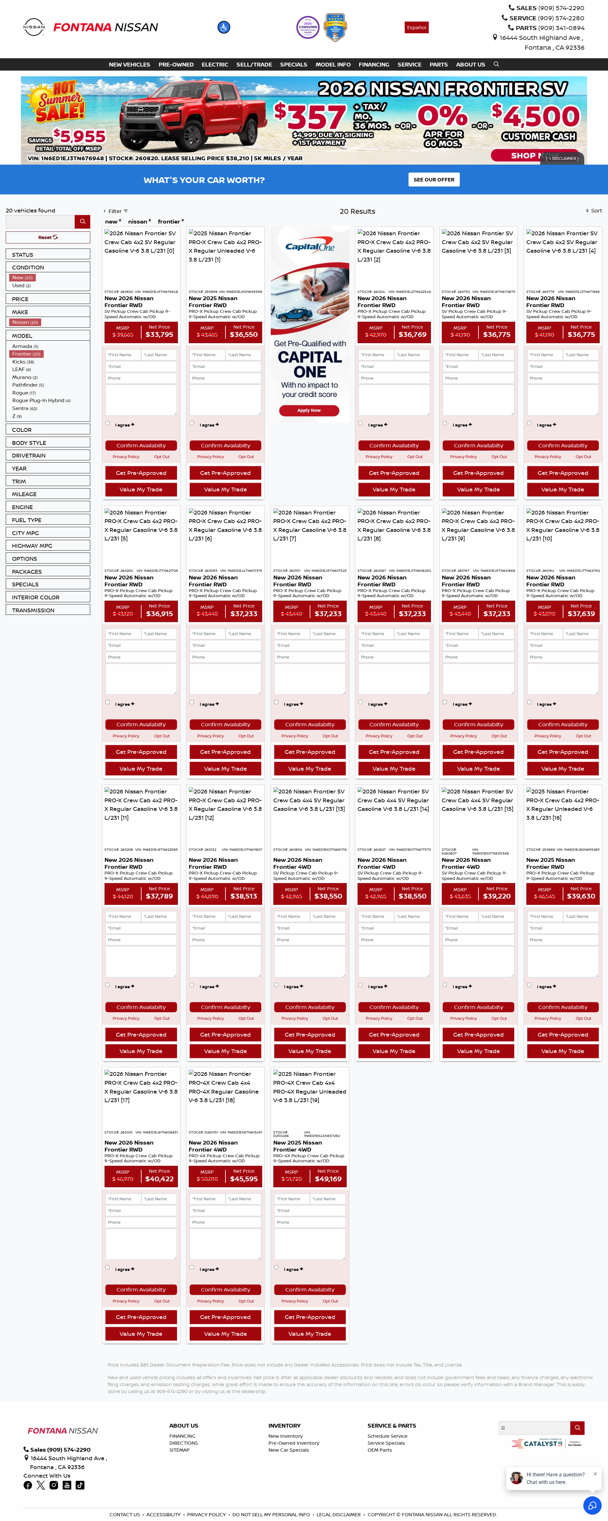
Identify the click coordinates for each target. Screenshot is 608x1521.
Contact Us (125, 1514)
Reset (45, 237)
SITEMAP (179, 1450)
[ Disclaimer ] (562, 158)
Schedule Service (388, 1436)
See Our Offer (434, 179)
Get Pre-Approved (141, 473)
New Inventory (286, 1436)
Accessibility (163, 1514)
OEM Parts (380, 1450)
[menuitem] (49, 277)
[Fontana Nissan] (90, 26)
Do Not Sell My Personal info (271, 1514)
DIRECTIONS (183, 1443)
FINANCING (182, 1436)
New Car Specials (289, 1450)
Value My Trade (141, 489)
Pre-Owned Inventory (294, 1443)
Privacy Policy (126, 456)
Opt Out (162, 456)
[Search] (82, 222)
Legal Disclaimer (339, 1514)
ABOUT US (184, 1426)
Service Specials (386, 1443)
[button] (224, 27)
